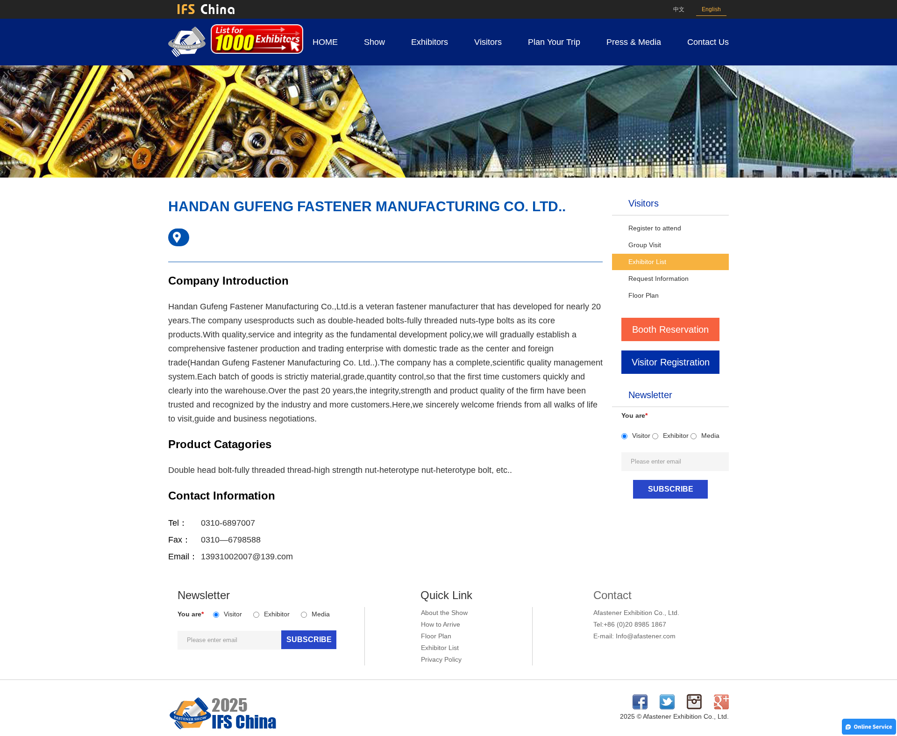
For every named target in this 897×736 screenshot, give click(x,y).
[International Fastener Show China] (187, 54)
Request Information (658, 278)
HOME (325, 42)
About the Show (444, 612)
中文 (678, 9)
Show (374, 42)
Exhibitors (429, 42)
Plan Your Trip (554, 42)
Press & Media (633, 42)
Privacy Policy (441, 659)
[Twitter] (667, 707)
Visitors (488, 42)
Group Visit (644, 245)
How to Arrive (440, 624)
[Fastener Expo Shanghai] (223, 730)
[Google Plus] (721, 707)
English (711, 9)
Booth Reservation (670, 329)
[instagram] (694, 707)
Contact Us (708, 42)
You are (634, 415)
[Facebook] (640, 707)
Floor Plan (643, 295)
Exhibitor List (647, 261)
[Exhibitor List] (257, 51)
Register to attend (654, 228)
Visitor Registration (671, 362)
